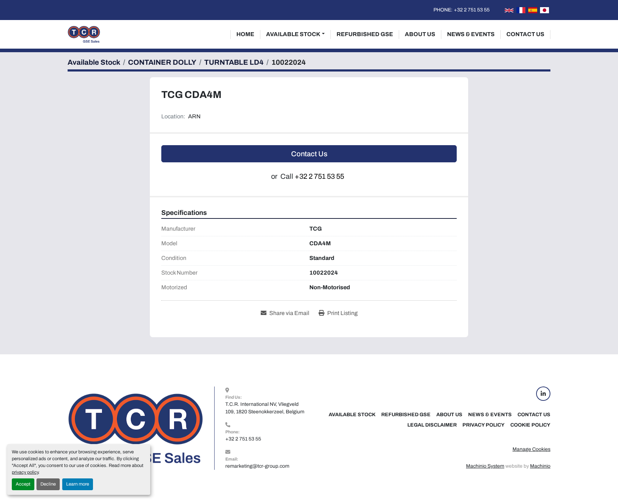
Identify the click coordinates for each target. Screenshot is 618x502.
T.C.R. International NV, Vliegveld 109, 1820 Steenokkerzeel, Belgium (264, 408)
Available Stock (293, 34)
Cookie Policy (530, 425)
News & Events (471, 34)
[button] (295, 34)
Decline (48, 484)
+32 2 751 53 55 (472, 10)
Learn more (77, 484)
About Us (420, 34)
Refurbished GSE (365, 34)
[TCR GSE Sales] (135, 427)
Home (245, 34)
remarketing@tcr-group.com (257, 466)
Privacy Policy (483, 425)
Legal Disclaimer (432, 425)
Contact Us (525, 34)
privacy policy (25, 472)
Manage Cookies (531, 449)
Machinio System (485, 466)
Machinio (540, 466)
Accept (23, 484)
